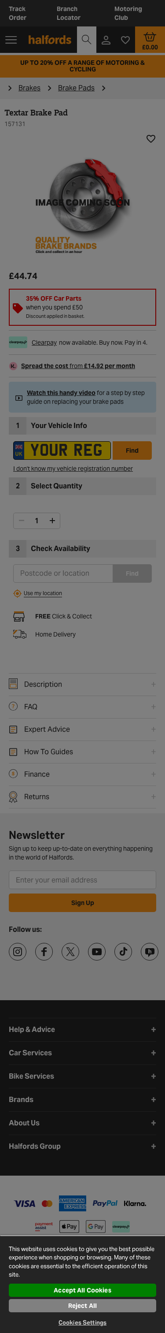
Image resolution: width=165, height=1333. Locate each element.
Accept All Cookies (82, 1290)
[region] (82, 1284)
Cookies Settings (82, 1322)
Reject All (82, 1306)
